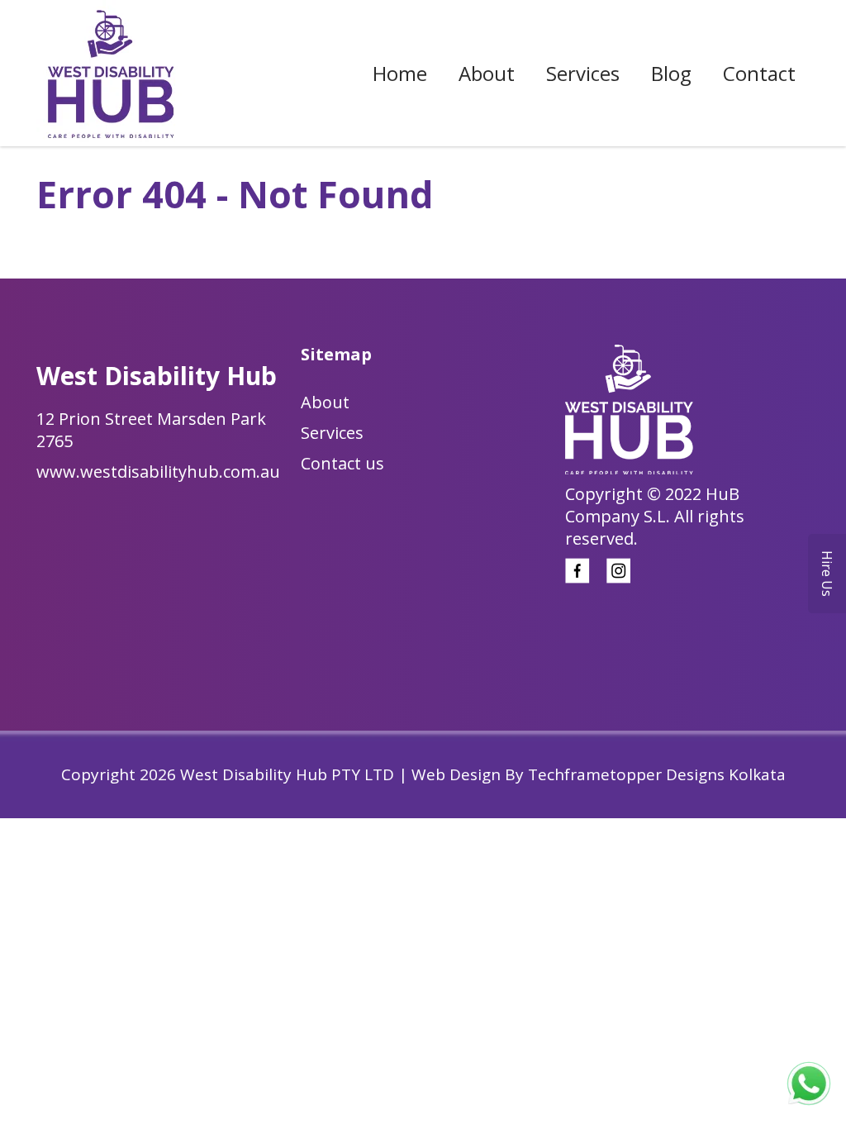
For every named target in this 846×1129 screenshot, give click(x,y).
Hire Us (827, 573)
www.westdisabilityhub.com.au (158, 471)
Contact (759, 73)
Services (583, 73)
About (487, 73)
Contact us (342, 463)
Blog (671, 73)
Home (400, 73)
